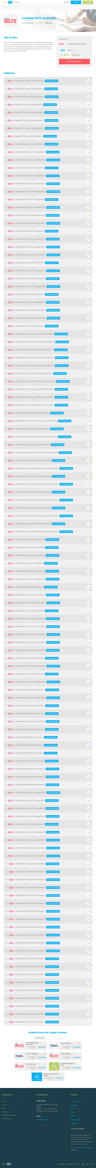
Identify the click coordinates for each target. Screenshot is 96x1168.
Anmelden (74, 1101)
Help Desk (66, 2)
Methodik (74, 1123)
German (17, 2)
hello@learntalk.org (43, 1120)
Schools (4, 1101)
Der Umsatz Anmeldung (8, 1115)
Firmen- (4, 1105)
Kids (72, 1109)
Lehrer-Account (84, 1148)
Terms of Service (7, 1119)
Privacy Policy (6, 1112)
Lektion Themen (76, 1120)
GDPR (3, 1108)
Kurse (73, 1116)
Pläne (72, 1112)
